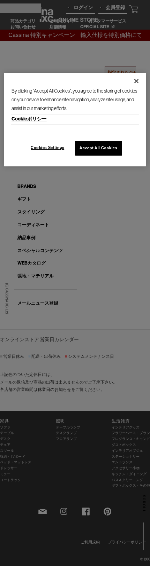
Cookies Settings (47, 147)
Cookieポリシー (29, 119)
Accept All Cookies (98, 148)
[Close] (136, 81)
